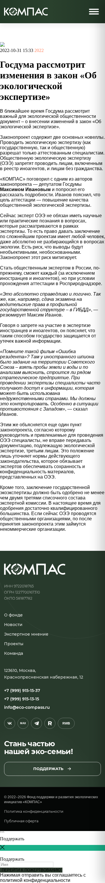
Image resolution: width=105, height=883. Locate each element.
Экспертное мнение (26, 634)
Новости (13, 624)
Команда (13, 653)
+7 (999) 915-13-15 (21, 699)
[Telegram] (36, 723)
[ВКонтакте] (9, 723)
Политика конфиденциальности (33, 811)
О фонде (13, 615)
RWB (66, 723)
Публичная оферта (21, 821)
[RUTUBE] (49, 723)
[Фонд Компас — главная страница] (34, 569)
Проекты (13, 643)
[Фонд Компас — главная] (26, 11)
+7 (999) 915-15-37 (22, 690)
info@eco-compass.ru (27, 707)
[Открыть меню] (94, 12)
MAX (23, 723)
